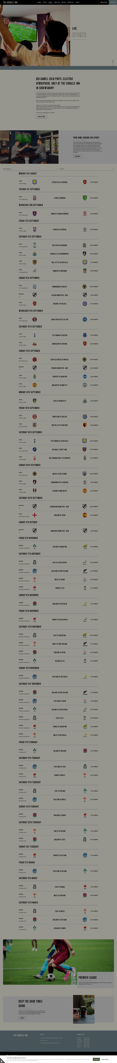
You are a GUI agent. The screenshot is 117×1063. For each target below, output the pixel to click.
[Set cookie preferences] (2, 1060)
